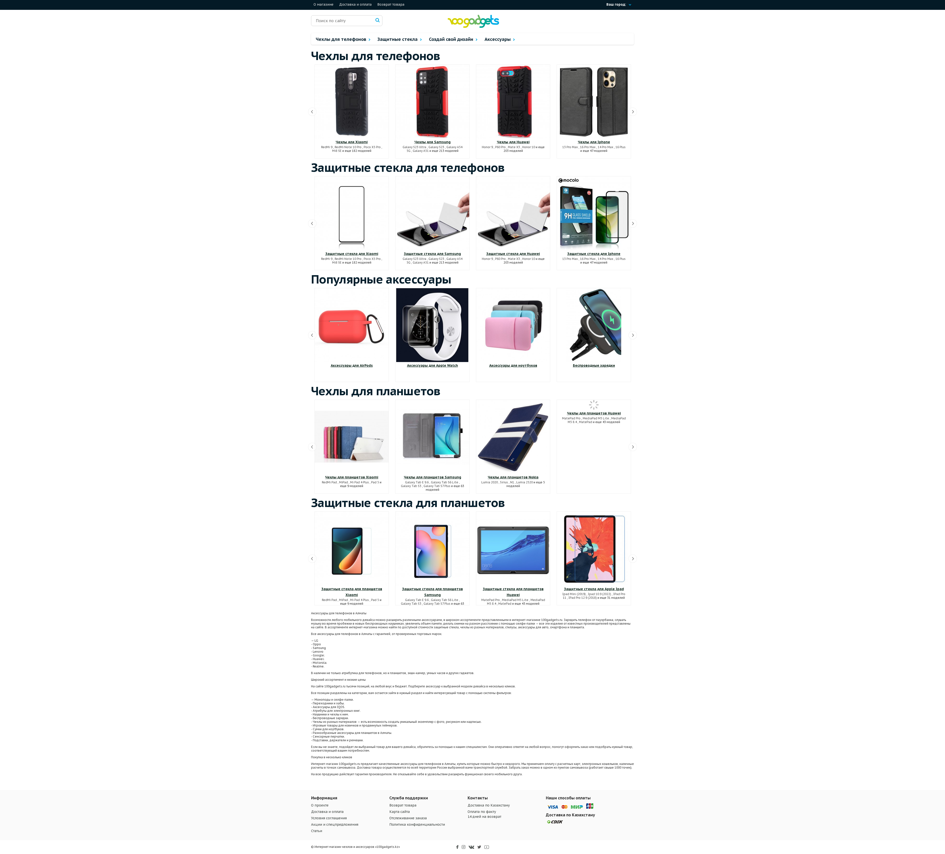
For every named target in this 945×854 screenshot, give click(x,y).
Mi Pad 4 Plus (359, 482)
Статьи (316, 831)
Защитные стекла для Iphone (593, 254)
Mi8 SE (337, 151)
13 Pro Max (570, 147)
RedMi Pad (329, 482)
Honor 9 (487, 147)
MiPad (343, 482)
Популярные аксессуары (381, 279)
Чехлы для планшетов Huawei (594, 413)
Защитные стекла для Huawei (513, 254)
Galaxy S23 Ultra (414, 147)
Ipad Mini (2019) (574, 594)
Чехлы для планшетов (376, 390)
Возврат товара (390, 4)
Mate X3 (514, 147)
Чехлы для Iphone (594, 142)
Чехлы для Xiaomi (352, 142)
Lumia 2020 (489, 482)
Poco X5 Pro (372, 147)
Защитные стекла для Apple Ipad (594, 589)
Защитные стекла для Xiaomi (351, 254)
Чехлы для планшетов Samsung (432, 477)
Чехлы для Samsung (432, 142)
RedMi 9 (326, 147)
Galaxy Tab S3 (411, 486)
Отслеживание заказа (408, 818)
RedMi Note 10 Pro (348, 147)
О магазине (323, 4)
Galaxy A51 (421, 151)
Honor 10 (528, 147)
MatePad (585, 422)
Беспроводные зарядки (594, 365)
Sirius (504, 482)
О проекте (320, 805)
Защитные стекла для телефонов (408, 167)
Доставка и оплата (355, 4)
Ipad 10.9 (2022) (599, 594)
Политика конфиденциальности (417, 824)
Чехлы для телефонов (341, 39)
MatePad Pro (571, 418)
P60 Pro (500, 147)
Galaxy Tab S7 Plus (437, 486)
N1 (512, 482)
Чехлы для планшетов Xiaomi (351, 477)
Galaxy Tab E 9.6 (417, 482)
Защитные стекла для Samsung (432, 254)
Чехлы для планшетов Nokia (513, 477)
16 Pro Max (588, 147)
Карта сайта (399, 811)
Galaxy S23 (436, 147)
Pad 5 (375, 482)
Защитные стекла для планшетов (408, 502)
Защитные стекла (398, 39)
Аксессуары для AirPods (352, 365)
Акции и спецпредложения (334, 824)
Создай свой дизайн (451, 39)
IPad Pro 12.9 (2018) (582, 598)
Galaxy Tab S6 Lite (444, 482)
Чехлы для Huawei (513, 142)
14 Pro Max (605, 147)
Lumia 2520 (524, 482)
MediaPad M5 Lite (596, 418)
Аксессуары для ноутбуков (513, 365)
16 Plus (620, 147)
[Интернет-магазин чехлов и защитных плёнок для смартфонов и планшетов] (473, 27)
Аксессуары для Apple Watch (432, 365)
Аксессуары (498, 39)
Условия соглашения (329, 818)
